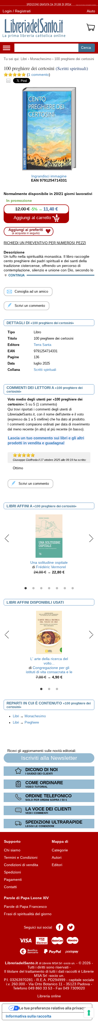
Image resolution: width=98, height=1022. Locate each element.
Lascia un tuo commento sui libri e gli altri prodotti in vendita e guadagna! (46, 440)
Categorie (60, 850)
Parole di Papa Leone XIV (26, 898)
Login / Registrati (17, 11)
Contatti (10, 887)
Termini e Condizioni (20, 857)
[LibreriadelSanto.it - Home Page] (34, 28)
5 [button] (57, 588)
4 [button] (49, 588)
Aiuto (91, 11)
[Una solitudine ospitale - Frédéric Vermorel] (49, 536)
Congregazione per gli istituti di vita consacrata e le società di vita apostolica (49, 672)
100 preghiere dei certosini (74, 59)
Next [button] (91, 538)
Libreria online (49, 996)
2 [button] (33, 588)
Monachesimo (40, 59)
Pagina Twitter (70, 927)
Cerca (86, 47)
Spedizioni (12, 872)
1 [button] (25, 588)
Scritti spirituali (45, 370)
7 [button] (72, 588)
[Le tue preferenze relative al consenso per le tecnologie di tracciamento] (89, 1013)
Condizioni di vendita (21, 865)
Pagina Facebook (59, 927)
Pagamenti (13, 879)
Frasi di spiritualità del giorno (27, 914)
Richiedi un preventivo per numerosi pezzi (45, 243)
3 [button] (41, 588)
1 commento (38, 74)
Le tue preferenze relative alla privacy (52, 1008)
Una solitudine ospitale (49, 562)
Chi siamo (12, 850)
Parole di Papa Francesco (25, 906)
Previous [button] (7, 538)
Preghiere (32, 722)
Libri (24, 59)
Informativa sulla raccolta (28, 1016)
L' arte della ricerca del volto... (49, 661)
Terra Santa (42, 345)
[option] (49, 546)
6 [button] (64, 588)
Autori (56, 857)
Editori (57, 865)
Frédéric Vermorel (51, 567)
